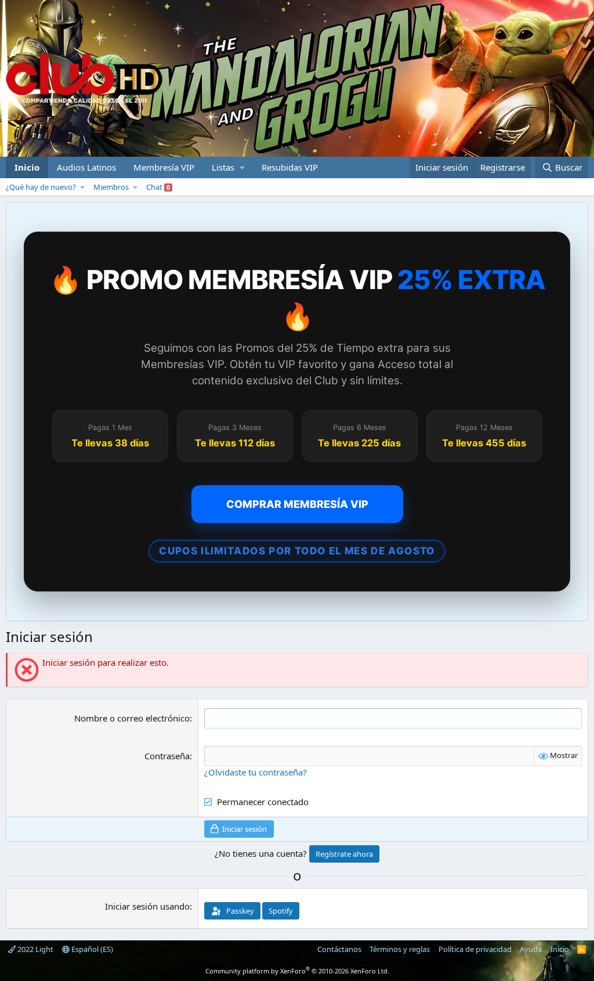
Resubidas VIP (290, 167)
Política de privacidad (475, 949)
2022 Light (34, 949)
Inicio (27, 167)
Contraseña (167, 756)
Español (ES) (91, 949)
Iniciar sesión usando (147, 906)
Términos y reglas (400, 949)
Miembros (111, 187)
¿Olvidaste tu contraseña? (255, 772)
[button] (228, 167)
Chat (158, 187)
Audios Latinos (86, 167)
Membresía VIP (163, 167)
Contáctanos (339, 949)
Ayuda (531, 949)
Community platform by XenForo (297, 970)
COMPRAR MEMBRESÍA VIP (297, 504)
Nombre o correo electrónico (132, 718)
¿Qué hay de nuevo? (41, 187)
